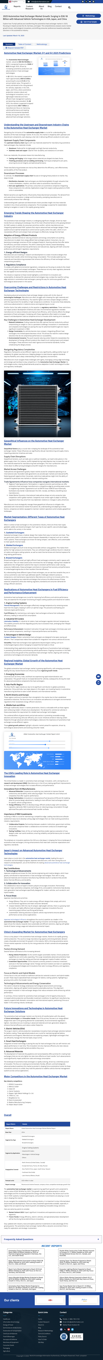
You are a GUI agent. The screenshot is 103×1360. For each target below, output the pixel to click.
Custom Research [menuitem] (29, 7)
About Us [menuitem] (41, 7)
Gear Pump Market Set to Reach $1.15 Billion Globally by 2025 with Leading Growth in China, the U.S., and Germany (76, 1287)
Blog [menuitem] (50, 6)
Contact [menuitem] (58, 6)
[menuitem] (17, 7)
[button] (69, 7)
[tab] (9, 44)
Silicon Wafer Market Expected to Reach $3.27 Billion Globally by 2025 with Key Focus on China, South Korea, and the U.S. (77, 1279)
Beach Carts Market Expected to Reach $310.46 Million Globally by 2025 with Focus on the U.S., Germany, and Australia (25, 1270)
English (14, 1)
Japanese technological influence (15, 919)
